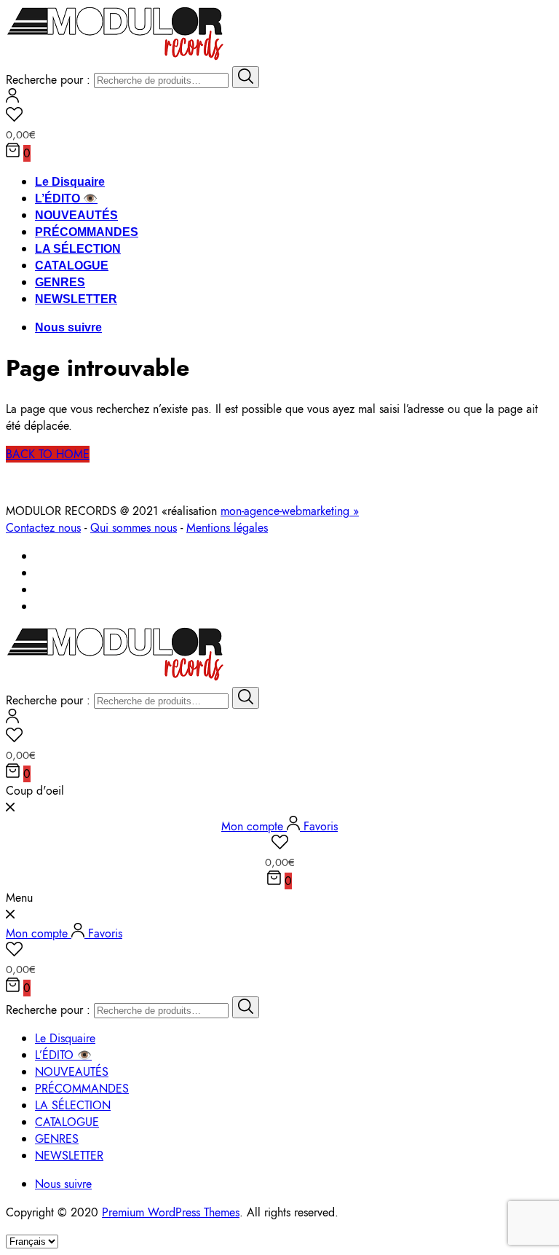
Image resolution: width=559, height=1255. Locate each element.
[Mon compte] (12, 98)
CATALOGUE (71, 265)
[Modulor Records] (115, 58)
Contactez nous (43, 527)
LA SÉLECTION (78, 249)
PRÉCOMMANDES (86, 232)
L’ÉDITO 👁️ (66, 198)
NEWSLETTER (76, 299)
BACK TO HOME (48, 454)
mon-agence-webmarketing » (290, 511)
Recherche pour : (48, 79)
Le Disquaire (70, 182)
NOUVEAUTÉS (76, 215)
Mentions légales (227, 527)
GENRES (60, 282)
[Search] (245, 77)
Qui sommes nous (133, 527)
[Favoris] (279, 116)
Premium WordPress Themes (170, 1212)
